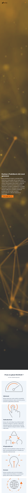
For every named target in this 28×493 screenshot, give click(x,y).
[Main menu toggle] (25, 2)
